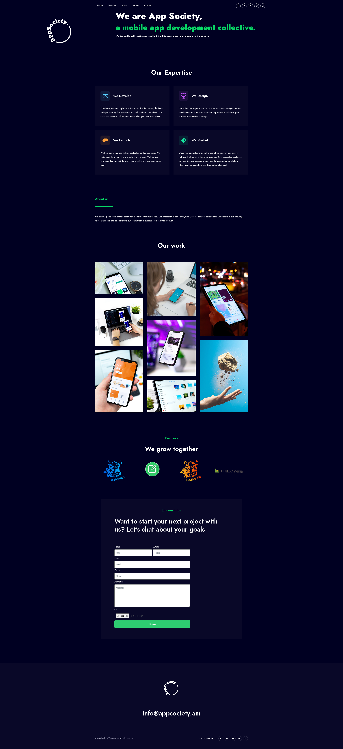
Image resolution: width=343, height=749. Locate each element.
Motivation (119, 581)
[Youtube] (250, 5)
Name (117, 546)
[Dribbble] (256, 5)
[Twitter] (244, 5)
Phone (117, 570)
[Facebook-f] (238, 5)
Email (116, 558)
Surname (157, 546)
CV (115, 609)
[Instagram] (262, 5)
